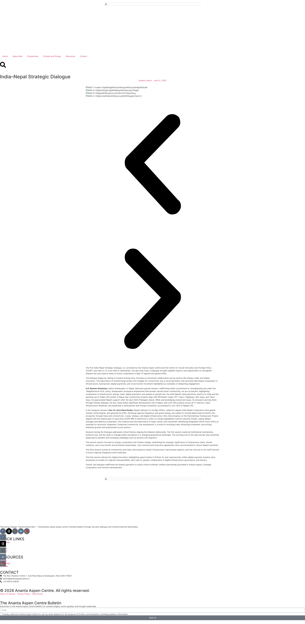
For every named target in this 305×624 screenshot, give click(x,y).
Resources (70, 56)
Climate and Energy (52, 56)
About (5, 56)
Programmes (32, 56)
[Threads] (9, 531)
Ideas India (17, 56)
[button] (152, 164)
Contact (83, 56)
